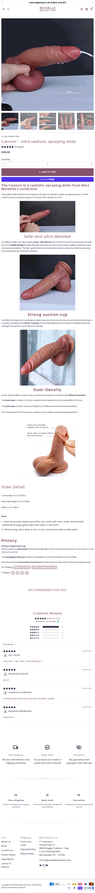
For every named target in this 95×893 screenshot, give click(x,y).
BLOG (4, 846)
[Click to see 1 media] (9, 121)
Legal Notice (7, 859)
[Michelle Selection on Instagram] (44, 865)
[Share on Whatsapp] (22, 573)
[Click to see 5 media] (85, 121)
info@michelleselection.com (55, 860)
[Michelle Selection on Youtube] (47, 865)
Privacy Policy (8, 854)
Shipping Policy (28, 849)
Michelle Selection (23, 885)
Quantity (5, 159)
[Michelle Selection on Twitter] (40, 865)
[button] (7, 146)
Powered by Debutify (17, 887)
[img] (9, 651)
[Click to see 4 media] (66, 121)
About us (6, 841)
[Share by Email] (27, 573)
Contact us (7, 850)
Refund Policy (27, 853)
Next (90, 64)
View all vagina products (44, 567)
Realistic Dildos (21, 567)
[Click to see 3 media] (47, 121)
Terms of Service (6, 865)
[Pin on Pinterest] (17, 573)
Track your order (25, 843)
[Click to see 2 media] (28, 121)
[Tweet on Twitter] (13, 573)
